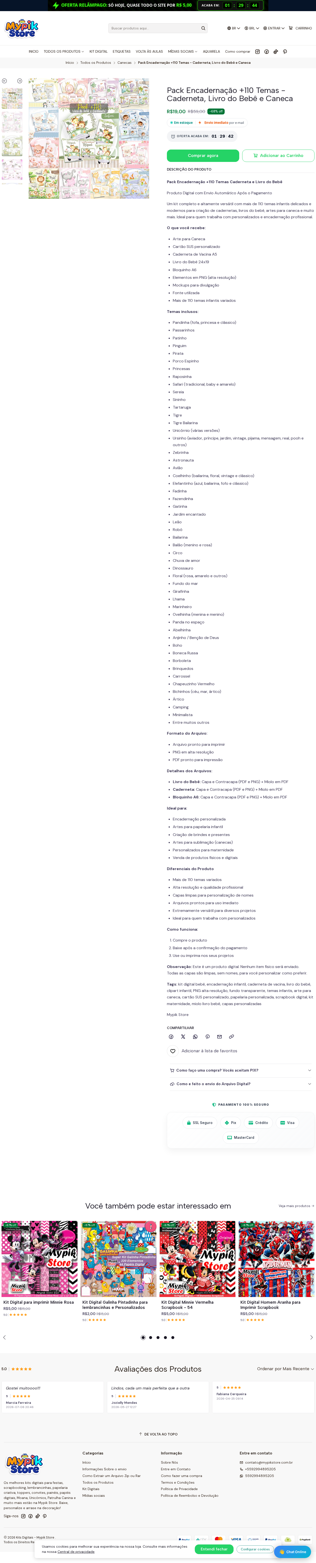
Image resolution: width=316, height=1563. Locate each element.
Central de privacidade (76, 1551)
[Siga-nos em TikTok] (275, 51)
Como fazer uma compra (181, 1476)
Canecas (125, 63)
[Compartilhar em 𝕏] (183, 1037)
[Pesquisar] (203, 28)
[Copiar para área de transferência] (231, 1037)
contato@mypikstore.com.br (269, 1462)
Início (70, 63)
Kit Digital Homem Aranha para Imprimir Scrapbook (270, 1305)
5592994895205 (259, 1476)
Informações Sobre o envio (104, 1469)
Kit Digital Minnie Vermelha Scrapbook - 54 (187, 1305)
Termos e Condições (178, 1482)
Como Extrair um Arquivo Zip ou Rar (111, 1476)
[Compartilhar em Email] (219, 1037)
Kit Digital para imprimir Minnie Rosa (38, 1302)
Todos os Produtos (95, 63)
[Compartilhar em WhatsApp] (195, 1037)
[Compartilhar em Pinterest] (207, 1037)
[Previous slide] (6, 82)
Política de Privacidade (179, 1489)
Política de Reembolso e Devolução (189, 1495)
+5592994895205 (260, 1469)
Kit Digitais (90, 1489)
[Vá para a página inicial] (21, 28)
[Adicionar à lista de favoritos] (72, 1253)
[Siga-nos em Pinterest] (284, 51)
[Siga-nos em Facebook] (266, 51)
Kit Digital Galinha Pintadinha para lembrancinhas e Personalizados (115, 1305)
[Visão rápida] (72, 1265)
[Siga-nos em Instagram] (257, 51)
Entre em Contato (176, 1469)
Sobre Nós (169, 1462)
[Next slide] (17, 82)
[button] (143, 1338)
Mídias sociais (93, 1495)
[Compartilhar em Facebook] (171, 1037)
